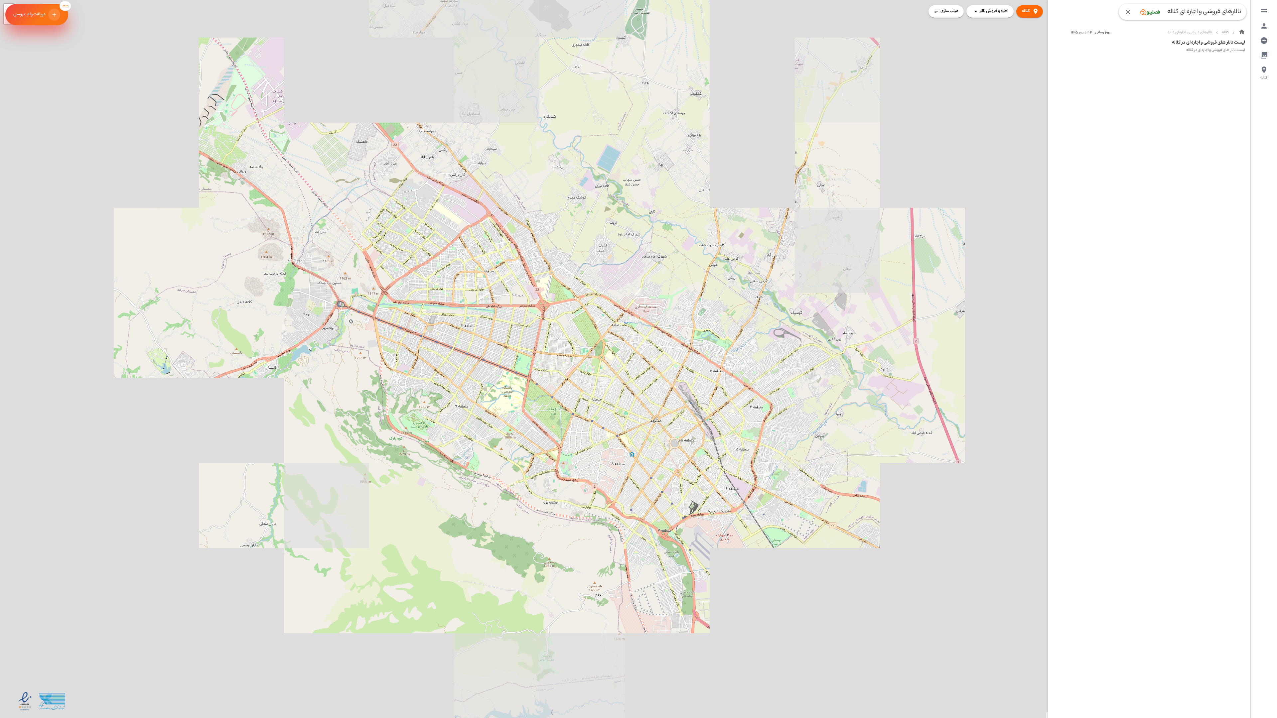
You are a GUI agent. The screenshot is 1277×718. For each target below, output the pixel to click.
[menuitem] (1264, 11)
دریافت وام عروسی (40, 11)
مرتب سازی (949, 11)
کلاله (1026, 11)
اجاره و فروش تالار (994, 11)
